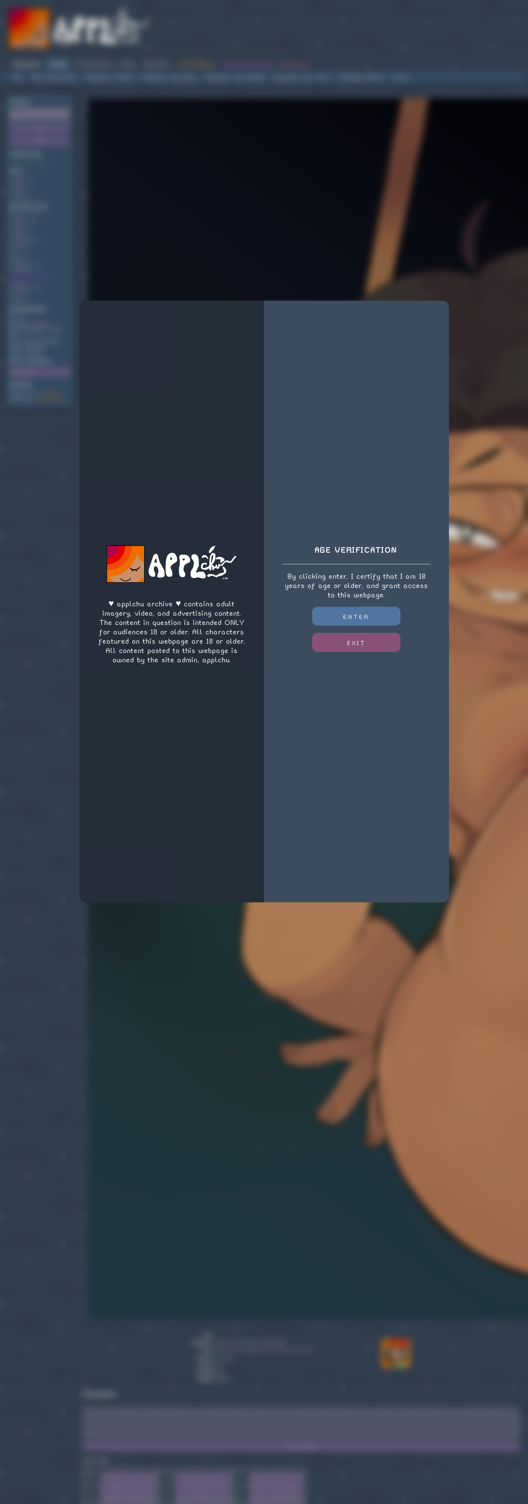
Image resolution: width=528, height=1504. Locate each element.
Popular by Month (235, 77)
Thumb (91, 1485)
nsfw (18, 215)
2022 (18, 180)
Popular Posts (109, 77)
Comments (94, 64)
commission (25, 276)
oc (15, 295)
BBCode (120, 1468)
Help (127, 64)
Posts (58, 64)
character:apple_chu (249, 1350)
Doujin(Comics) (248, 64)
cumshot (22, 270)
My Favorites (54, 77)
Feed (401, 77)
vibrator (22, 198)
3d (15, 252)
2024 (18, 234)
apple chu (23, 162)
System (156, 64)
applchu (40, 323)
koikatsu (22, 264)
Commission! (49, 399)
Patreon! (295, 64)
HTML (194, 1468)
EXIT (356, 643)
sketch (20, 222)
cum (17, 246)
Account (26, 64)
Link (91, 1475)
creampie (23, 289)
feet (17, 186)
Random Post (361, 77)
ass (17, 228)
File (91, 1495)
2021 (17, 301)
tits (16, 258)
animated (23, 240)
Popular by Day (169, 77)
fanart (20, 283)
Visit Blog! (196, 64)
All (18, 77)
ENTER (356, 617)
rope (18, 192)
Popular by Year (302, 77)
